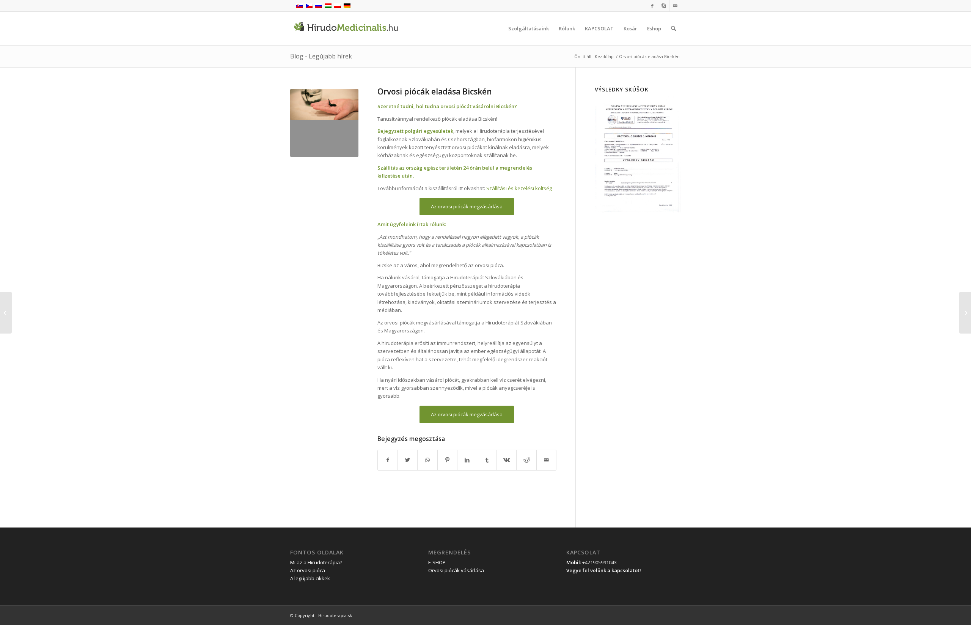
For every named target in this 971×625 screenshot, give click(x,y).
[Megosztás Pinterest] (447, 460)
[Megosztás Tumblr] (486, 460)
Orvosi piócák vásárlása (456, 570)
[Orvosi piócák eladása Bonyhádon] (965, 313)
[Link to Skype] (663, 5)
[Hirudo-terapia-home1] (324, 123)
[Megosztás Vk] (506, 460)
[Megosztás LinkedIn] (467, 460)
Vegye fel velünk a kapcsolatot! (603, 570)
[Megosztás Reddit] (526, 460)
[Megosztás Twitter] (407, 460)
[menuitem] (528, 28)
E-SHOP (437, 562)
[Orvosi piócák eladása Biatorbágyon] (6, 313)
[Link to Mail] (675, 5)
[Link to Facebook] (652, 5)
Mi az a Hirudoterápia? (316, 562)
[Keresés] (673, 28)
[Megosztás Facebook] (388, 460)
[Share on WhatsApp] (427, 460)
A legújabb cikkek (310, 578)
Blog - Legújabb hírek (321, 56)
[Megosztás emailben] (546, 460)
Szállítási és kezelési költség (519, 188)
